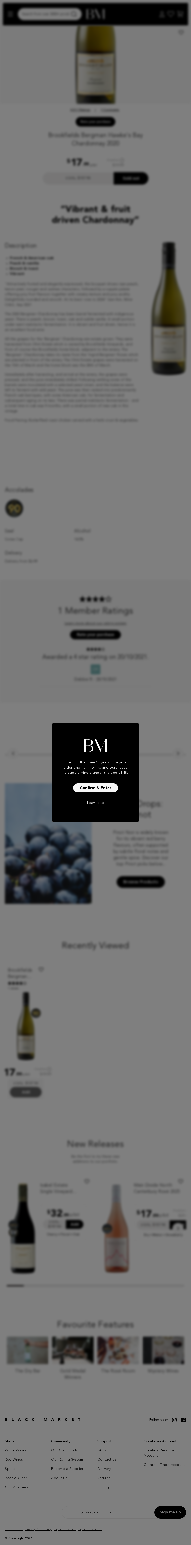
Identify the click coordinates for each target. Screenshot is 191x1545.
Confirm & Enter (95, 788)
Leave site (95, 803)
